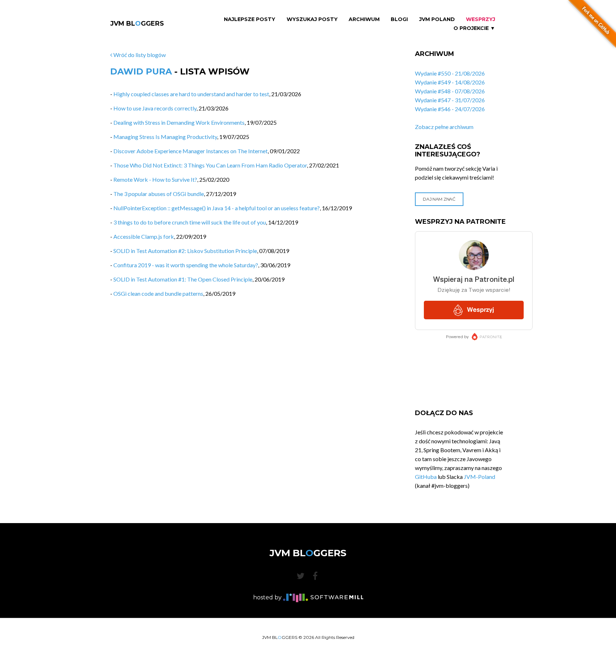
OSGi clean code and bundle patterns (158, 293)
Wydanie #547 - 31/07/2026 (450, 100)
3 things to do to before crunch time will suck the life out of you (189, 222)
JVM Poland (437, 19)
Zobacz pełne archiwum (444, 126)
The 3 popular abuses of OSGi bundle (158, 193)
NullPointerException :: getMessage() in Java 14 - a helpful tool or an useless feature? (216, 208)
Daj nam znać (439, 199)
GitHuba (426, 476)
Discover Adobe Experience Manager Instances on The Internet (190, 151)
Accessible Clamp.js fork (143, 236)
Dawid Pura (141, 71)
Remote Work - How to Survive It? (155, 179)
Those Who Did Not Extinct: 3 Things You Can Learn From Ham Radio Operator (210, 165)
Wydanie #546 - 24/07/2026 (450, 108)
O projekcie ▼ (474, 28)
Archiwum (364, 19)
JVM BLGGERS (137, 23)
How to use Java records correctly (154, 108)
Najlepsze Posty (249, 19)
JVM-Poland (479, 476)
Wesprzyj (480, 19)
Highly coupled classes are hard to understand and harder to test (191, 94)
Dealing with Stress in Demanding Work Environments (179, 122)
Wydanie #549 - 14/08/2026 (450, 82)
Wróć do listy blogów (139, 54)
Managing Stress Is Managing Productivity (165, 136)
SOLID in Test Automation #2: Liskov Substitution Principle (185, 250)
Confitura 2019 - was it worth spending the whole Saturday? (185, 265)
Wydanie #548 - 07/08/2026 (450, 91)
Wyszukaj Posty (312, 19)
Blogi (399, 19)
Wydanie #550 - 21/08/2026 (450, 73)
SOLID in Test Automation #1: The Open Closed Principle (182, 279)
